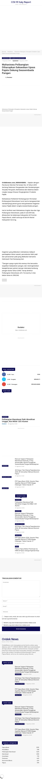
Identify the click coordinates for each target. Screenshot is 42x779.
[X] (8, 657)
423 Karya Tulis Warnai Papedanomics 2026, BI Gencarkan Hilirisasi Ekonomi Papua (27, 472)
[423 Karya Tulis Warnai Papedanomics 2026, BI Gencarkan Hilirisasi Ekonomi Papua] (7, 474)
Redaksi (9, 77)
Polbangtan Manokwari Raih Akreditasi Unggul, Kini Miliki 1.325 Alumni (18, 420)
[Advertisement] (21, 27)
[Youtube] (11, 657)
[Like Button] (4, 280)
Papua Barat (5, 488)
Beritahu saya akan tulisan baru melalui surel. (17, 625)
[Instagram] (6, 657)
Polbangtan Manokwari (18, 58)
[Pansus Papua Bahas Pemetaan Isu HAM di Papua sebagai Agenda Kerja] (7, 550)
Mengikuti (37, 379)
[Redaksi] (3, 77)
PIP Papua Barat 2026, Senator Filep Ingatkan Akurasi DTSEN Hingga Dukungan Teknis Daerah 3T (27, 483)
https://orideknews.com (21, 330)
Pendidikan (10, 51)
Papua (17, 546)
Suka (38, 374)
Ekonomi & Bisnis (7, 477)
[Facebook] (3, 657)
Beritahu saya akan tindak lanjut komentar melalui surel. (20, 623)
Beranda (4, 51)
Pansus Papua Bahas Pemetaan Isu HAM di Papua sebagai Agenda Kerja (27, 550)
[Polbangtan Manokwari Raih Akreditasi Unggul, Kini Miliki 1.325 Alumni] (21, 404)
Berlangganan (35, 384)
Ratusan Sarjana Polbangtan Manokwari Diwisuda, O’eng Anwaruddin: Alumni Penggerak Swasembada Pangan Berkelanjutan (27, 461)
